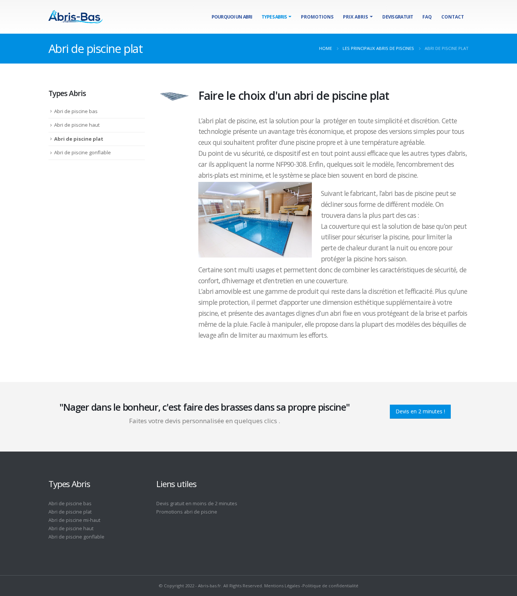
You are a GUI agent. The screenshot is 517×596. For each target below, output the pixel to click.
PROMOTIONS (317, 17)
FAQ (427, 17)
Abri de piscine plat (78, 138)
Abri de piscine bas (76, 111)
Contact (452, 17)
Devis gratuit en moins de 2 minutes (196, 503)
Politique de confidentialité (330, 585)
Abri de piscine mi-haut (74, 520)
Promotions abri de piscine (186, 512)
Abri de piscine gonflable (82, 152)
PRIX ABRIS (355, 17)
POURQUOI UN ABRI (232, 17)
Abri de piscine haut (77, 124)
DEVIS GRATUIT (397, 17)
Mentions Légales (282, 585)
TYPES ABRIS (274, 17)
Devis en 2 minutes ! (420, 411)
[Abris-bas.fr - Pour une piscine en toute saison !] (75, 16)
